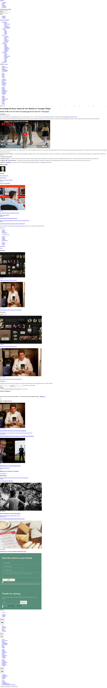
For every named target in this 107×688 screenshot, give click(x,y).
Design (5, 32)
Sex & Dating (6, 28)
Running (6, 51)
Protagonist (4, 630)
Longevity (6, 47)
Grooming (6, 42)
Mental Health (6, 48)
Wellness (3, 5)
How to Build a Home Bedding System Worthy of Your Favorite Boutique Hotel (12, 223)
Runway (5, 39)
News (5, 38)
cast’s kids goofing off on (47, 116)
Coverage (4, 627)
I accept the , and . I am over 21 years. (16, 605)
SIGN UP (23, 602)
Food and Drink (7, 56)
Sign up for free (20, 225)
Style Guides (6, 40)
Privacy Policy (18, 605)
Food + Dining (7, 24)
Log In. (8, 234)
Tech (5, 59)
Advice (5, 44)
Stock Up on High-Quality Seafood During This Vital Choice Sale (12, 518)
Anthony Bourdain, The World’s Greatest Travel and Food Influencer (13, 430)
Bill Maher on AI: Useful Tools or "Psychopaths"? (9, 471)
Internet (5, 34)
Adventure (6, 26)
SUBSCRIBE (4, 232)
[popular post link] (12, 306)
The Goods (4, 6)
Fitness (5, 45)
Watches (5, 41)
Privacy (3, 680)
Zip (11, 386)
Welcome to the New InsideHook (5, 183)
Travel (5, 25)
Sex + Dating (2, 433)
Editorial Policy (5, 675)
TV (4, 105)
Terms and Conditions (11, 605)
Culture (3, 3)
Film (5, 30)
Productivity (6, 50)
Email (12, 385)
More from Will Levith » (4, 175)
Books (5, 31)
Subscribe (6, 9)
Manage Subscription (6, 683)
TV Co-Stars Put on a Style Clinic (6, 480)
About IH (4, 674)
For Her (5, 58)
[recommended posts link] (12, 427)
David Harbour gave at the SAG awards (70, 116)
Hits (3, 625)
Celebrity (6, 36)
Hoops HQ (4, 7)
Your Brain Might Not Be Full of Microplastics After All (8, 218)
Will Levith (3, 113)
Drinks (5, 23)
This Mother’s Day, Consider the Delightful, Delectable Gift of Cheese (13, 551)
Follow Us (2, 9)
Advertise (4, 677)
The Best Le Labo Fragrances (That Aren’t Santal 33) (8, 280)
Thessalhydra (8, 162)
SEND (8, 579)
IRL (3, 628)
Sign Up (1, 387)
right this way (42, 396)
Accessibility (4, 682)
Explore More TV (3, 473)
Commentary (6, 37)
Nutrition (6, 49)
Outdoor (5, 57)
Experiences (4, 2)
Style (3, 4)
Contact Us (4, 676)
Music (5, 33)
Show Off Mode (7, 27)
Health (5, 46)
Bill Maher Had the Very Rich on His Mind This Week (10, 465)
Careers (3, 681)
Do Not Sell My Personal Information (8, 684)
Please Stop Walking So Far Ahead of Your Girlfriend (10, 513)
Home (5, 55)
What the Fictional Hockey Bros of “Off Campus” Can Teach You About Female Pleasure (17, 436)
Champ (3, 629)
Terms (3, 678)
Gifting (5, 61)
